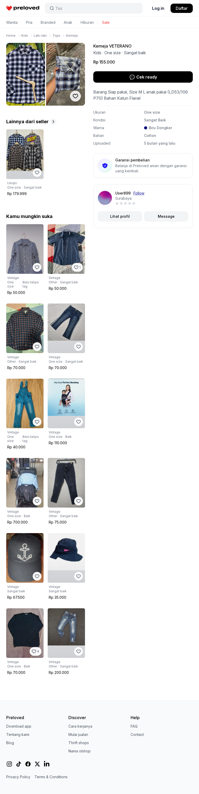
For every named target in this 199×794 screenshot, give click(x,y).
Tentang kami (17, 734)
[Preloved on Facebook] (28, 764)
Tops (56, 35)
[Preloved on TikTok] (19, 764)
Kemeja (72, 35)
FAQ (134, 726)
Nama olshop (79, 751)
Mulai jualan (78, 734)
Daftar (182, 8)
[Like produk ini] (37, 172)
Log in (158, 8)
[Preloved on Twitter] (37, 764)
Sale (106, 22)
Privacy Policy (18, 777)
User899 (123, 193)
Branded (48, 22)
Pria (29, 22)
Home (11, 35)
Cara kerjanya (80, 726)
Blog (10, 743)
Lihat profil (120, 216)
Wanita (12, 22)
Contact (137, 734)
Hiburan (87, 22)
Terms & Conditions (51, 777)
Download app (18, 726)
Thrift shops (78, 743)
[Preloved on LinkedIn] (47, 764)
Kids (24, 35)
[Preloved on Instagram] (9, 764)
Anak (68, 22)
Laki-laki (40, 35)
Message (166, 216)
